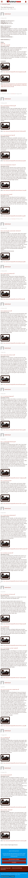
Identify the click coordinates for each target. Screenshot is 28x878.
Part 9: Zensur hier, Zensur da (7, 355)
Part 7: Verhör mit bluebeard (7, 273)
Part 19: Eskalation (5, 737)
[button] (2, 2)
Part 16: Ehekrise (4, 626)
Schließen (12, 876)
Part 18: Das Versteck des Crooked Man (9, 689)
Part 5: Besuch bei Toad (6, 194)
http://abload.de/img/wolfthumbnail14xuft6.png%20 (14, 581)
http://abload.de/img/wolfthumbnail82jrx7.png (13, 343)
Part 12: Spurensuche (5, 480)
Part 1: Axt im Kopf (5, 45)
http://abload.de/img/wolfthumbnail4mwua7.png (14, 190)
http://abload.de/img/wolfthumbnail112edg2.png (14, 478)
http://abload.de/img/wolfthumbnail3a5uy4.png (13, 160)
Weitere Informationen (5, 876)
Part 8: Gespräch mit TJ (6, 311)
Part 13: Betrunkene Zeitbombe (7, 515)
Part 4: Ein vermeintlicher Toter (7, 164)
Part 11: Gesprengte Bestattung (7, 441)
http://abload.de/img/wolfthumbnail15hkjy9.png (13, 623)
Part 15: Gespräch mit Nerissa (7, 594)
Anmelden (14, 862)
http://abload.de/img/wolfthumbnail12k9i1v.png (13, 503)
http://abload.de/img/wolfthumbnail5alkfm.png (13, 215)
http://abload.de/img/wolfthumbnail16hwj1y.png (14, 645)
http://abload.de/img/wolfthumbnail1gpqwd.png (13, 71)
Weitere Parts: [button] (3, 90)
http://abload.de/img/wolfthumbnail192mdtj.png (14, 763)
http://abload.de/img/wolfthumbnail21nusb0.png (14, 840)
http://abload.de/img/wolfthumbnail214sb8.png (13, 131)
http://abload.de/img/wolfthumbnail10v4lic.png (13, 429)
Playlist (2, 43)
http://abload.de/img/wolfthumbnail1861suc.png (14, 725)
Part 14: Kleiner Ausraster (6, 553)
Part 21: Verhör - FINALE (6, 809)
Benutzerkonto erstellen (14, 859)
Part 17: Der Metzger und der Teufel (8, 648)
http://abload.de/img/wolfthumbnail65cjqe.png (13, 261)
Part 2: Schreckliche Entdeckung (8, 105)
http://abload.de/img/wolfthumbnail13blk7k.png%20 (14, 548)
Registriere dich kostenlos (9, 855)
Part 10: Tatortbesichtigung (6, 396)
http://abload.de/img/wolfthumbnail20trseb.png (13, 807)
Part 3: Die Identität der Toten (7, 135)
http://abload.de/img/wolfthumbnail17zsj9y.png (13, 677)
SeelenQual (4, 9)
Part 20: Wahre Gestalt (5, 775)
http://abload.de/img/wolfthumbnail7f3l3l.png (13, 299)
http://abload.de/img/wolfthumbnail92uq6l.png (13, 384)
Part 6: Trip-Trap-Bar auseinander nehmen (10, 230)
